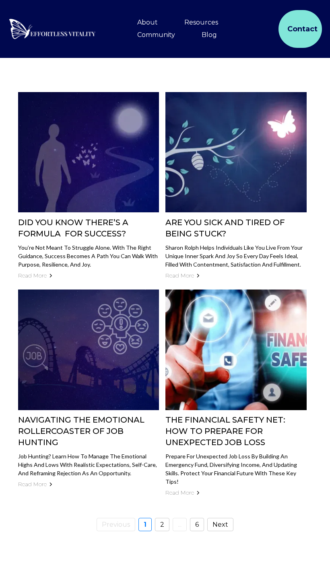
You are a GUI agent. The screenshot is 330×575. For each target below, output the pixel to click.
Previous (116, 524)
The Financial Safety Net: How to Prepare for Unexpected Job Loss (225, 431)
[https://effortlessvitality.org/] (52, 28)
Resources (201, 22)
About (147, 22)
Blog (209, 35)
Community (156, 35)
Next (220, 524)
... (180, 524)
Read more (32, 275)
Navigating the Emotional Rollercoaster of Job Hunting (81, 431)
